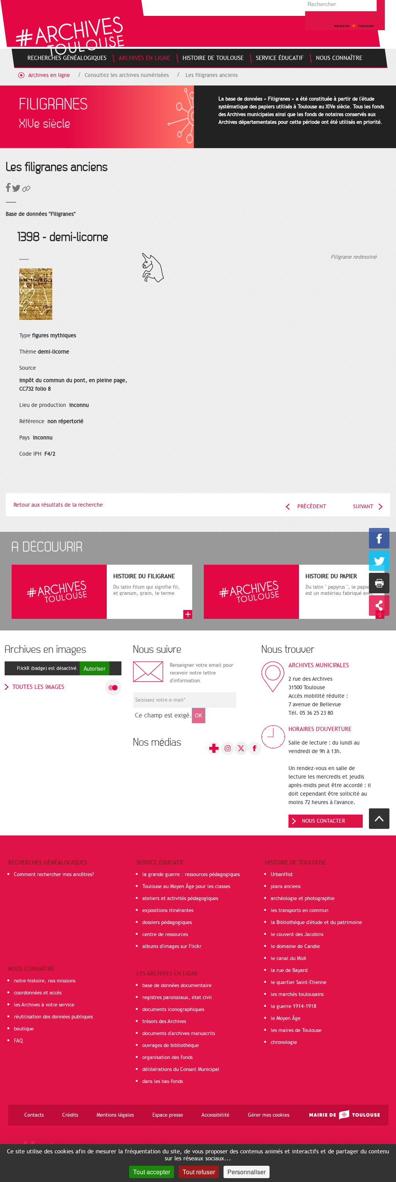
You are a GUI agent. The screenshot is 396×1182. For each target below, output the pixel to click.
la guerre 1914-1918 (293, 1006)
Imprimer (379, 583)
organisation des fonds (167, 1057)
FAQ (18, 1041)
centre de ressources (165, 934)
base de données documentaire (177, 985)
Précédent (311, 506)
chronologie (284, 1042)
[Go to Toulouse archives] (69, 36)
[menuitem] (67, 58)
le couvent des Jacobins (297, 934)
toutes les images (38, 686)
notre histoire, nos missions (44, 981)
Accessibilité (215, 1115)
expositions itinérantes (167, 910)
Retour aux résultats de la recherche (58, 505)
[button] (26, 190)
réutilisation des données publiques (53, 1017)
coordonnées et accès (37, 993)
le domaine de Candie (295, 946)
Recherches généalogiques (47, 862)
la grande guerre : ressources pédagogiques (191, 874)
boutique (24, 1029)
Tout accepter (151, 1171)
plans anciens (285, 886)
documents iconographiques (173, 1009)
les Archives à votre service (44, 1005)
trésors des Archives (164, 1021)
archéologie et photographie (303, 898)
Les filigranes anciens (212, 75)
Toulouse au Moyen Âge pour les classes (186, 886)
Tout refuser (199, 1171)
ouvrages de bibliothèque (170, 1045)
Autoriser (95, 668)
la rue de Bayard (289, 970)
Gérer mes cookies (268, 1115)
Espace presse (167, 1115)
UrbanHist (282, 874)
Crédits (70, 1115)
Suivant (363, 506)
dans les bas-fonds (162, 1081)
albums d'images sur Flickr (171, 946)
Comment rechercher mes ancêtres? (54, 874)
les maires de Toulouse (296, 1030)
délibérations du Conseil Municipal (180, 1069)
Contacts (34, 1115)
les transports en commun (299, 910)
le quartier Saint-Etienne (298, 982)
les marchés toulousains (297, 994)
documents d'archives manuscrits (178, 1033)
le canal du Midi (288, 958)
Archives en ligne (49, 75)
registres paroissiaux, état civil (177, 997)
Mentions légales (115, 1115)
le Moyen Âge (285, 1018)
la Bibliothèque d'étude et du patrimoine (316, 922)
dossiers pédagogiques (167, 922)
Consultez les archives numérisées (127, 75)
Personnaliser (246, 1171)
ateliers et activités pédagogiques (180, 898)
